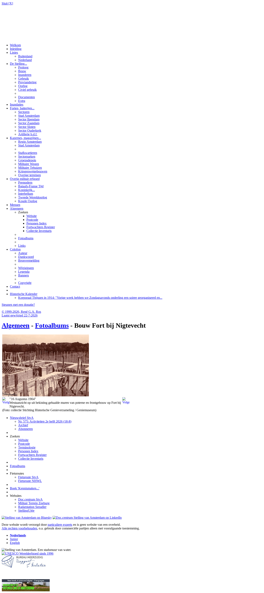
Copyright (24, 283)
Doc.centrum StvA (30, 499)
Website (31, 216)
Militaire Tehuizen (30, 167)
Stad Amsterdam (29, 115)
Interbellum (25, 193)
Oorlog (22, 86)
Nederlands (18, 535)
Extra (21, 101)
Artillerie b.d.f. (27, 134)
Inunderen (24, 75)
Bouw (22, 71)
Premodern (25, 182)
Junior (14, 539)
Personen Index (36, 223)
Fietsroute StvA (28, 477)
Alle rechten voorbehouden (19, 528)
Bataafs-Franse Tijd (31, 186)
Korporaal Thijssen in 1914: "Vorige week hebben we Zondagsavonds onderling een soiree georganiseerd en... (90, 297)
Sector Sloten (26, 127)
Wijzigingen (26, 268)
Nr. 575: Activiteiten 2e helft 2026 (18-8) (44, 421)
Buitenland (25, 56)
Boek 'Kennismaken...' (24, 488)
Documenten (26, 97)
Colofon (15, 249)
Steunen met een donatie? (18, 304)
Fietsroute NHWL (30, 481)
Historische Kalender (23, 294)
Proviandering (27, 82)
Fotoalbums (25, 238)
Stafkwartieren (27, 153)
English (15, 543)
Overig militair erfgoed (25, 179)
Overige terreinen (29, 175)
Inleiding (15, 49)
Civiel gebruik (27, 89)
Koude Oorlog (27, 201)
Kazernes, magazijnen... (25, 138)
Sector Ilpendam (28, 119)
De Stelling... (18, 63)
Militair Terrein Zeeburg (34, 503)
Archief (23, 425)
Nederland (25, 60)
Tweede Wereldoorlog (32, 197)
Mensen (15, 205)
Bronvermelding (28, 260)
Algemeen (16, 208)
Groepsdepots (27, 160)
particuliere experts (60, 524)
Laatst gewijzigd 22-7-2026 (20, 315)
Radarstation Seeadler (32, 507)
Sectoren (23, 112)
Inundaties (16, 104)
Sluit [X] (7, 3)
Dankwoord (26, 257)
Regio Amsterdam (30, 141)
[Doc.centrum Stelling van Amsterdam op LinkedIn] (87, 517)
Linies (14, 52)
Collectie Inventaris (39, 231)
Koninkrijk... (26, 190)
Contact (15, 286)
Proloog (23, 67)
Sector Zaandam (28, 123)
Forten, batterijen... (22, 108)
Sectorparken (26, 156)
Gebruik (23, 78)
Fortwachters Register (40, 227)
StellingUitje (26, 510)
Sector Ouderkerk (29, 130)
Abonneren (25, 429)
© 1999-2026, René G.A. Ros (21, 311)
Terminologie (26, 447)
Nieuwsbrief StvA (22, 417)
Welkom (15, 45)
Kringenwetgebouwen (32, 171)
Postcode (32, 219)
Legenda (23, 271)
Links (22, 245)
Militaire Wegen (28, 164)
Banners (23, 275)
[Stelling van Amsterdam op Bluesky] (27, 517)
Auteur (22, 253)
